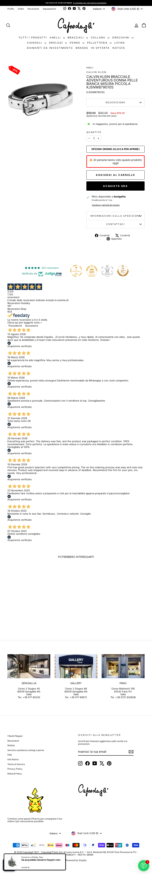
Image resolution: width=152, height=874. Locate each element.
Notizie (119, 47)
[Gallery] (76, 666)
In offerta (100, 47)
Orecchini (121, 37)
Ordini (21, 8)
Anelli (56, 37)
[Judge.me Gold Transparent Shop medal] (76, 271)
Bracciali (76, 37)
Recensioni (33, 8)
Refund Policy (14, 773)
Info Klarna (13, 759)
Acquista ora (115, 186)
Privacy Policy (14, 768)
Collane (99, 37)
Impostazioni (49, 8)
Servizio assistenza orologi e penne (25, 750)
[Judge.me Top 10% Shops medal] (123, 271)
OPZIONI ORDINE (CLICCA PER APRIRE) (115, 149)
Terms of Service (16, 764)
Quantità (93, 132)
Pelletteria (98, 42)
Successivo (31, 325)
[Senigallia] (28, 666)
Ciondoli (35, 42)
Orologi (56, 42)
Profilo (10, 8)
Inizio (89, 67)
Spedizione (91, 116)
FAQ (9, 754)
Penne (76, 42)
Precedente (15, 325)
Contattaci (115, 224)
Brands (82, 47)
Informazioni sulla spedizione (115, 215)
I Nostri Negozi (15, 736)
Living (119, 42)
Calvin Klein (96, 72)
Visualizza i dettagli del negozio (106, 205)
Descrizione (115, 102)
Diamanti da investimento (50, 47)
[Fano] (123, 666)
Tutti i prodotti (33, 37)
